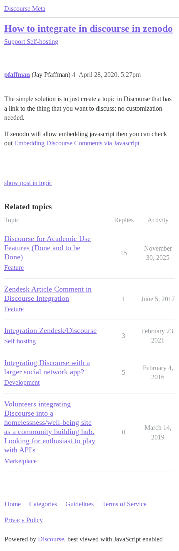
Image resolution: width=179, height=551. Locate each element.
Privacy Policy (24, 519)
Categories (43, 504)
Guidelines (79, 504)
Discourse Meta (24, 8)
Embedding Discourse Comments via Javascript (76, 143)
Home (13, 504)
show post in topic (28, 182)
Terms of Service (124, 504)
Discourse (51, 539)
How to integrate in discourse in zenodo (88, 28)
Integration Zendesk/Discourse (50, 330)
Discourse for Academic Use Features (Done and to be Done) (47, 247)
